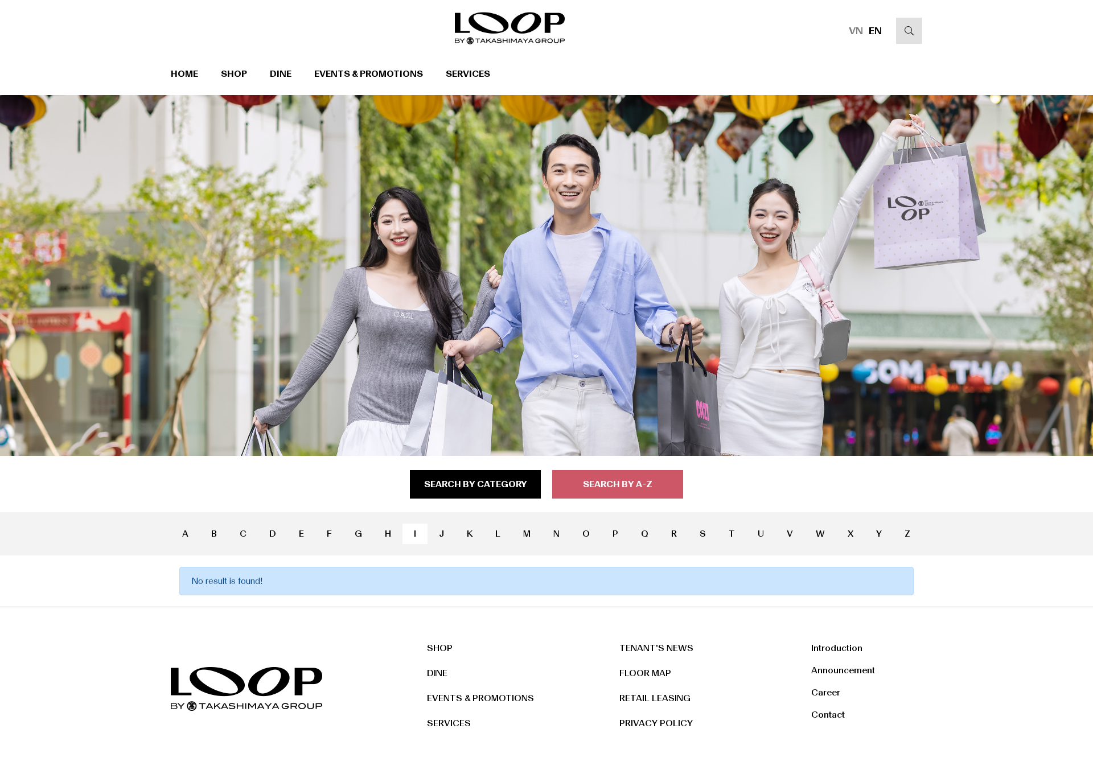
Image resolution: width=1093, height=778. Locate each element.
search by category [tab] (475, 484)
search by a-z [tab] (617, 484)
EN (875, 30)
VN (856, 30)
